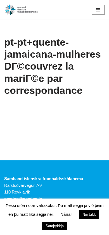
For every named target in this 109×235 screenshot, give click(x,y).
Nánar (66, 214)
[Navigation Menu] (98, 9)
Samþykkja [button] (55, 226)
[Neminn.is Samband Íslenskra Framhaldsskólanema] (21, 10)
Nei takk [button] (89, 214)
